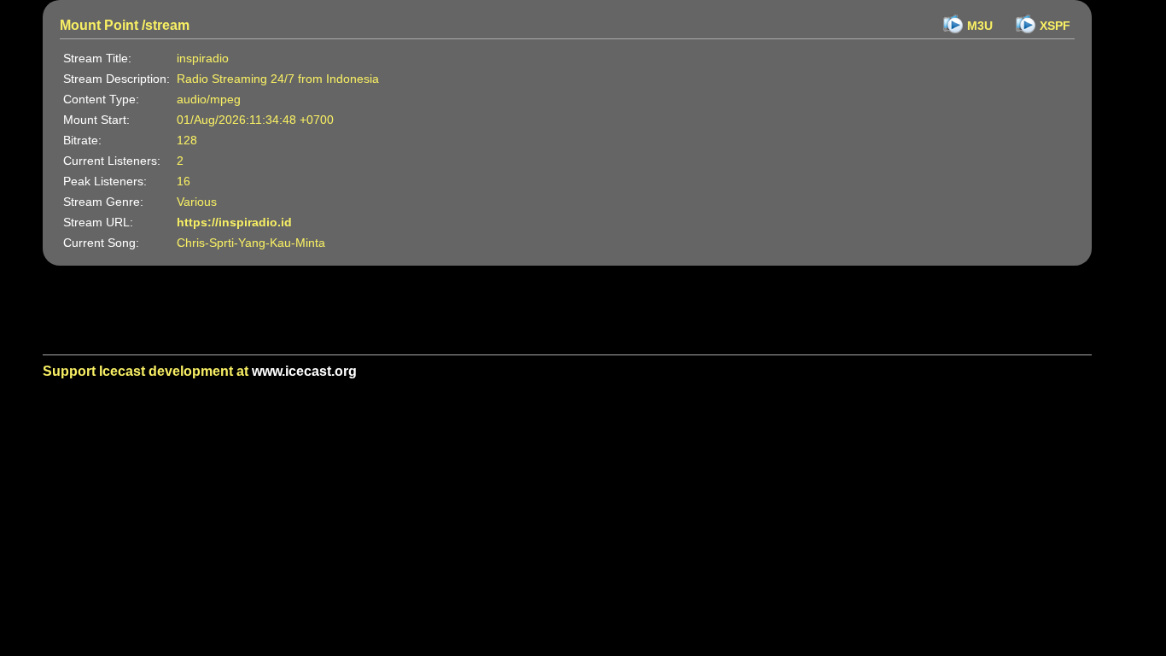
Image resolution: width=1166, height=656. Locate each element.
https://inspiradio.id (234, 222)
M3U (980, 25)
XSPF (1055, 25)
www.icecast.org (304, 371)
